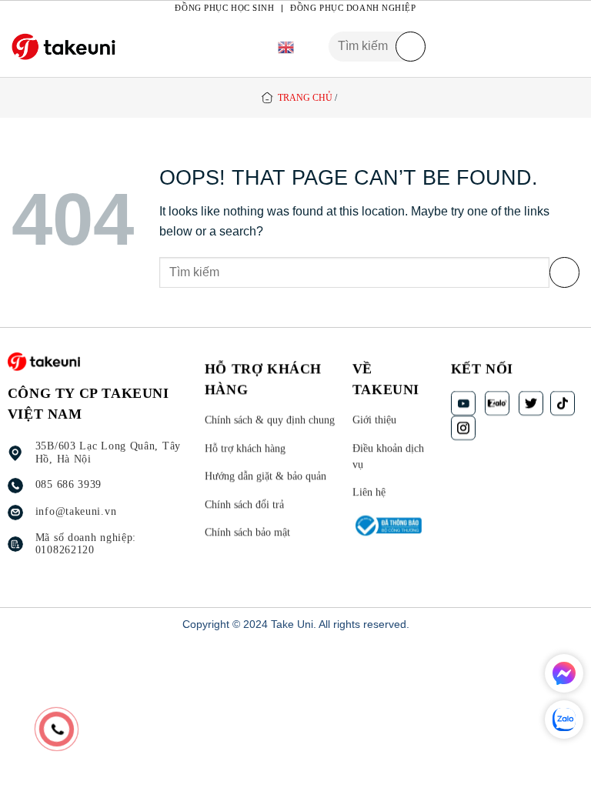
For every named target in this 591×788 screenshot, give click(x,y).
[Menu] (570, 46)
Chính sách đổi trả (244, 504)
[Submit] (411, 47)
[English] (286, 47)
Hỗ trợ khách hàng (245, 447)
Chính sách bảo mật (247, 532)
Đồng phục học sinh (224, 7)
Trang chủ (305, 97)
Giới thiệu (374, 420)
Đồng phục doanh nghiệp (353, 7)
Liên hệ (369, 492)
